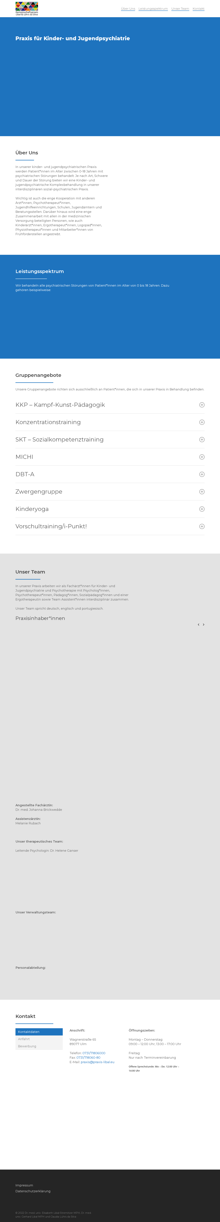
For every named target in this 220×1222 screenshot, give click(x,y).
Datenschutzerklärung (33, 1191)
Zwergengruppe (38, 491)
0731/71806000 (93, 1053)
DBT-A (24, 474)
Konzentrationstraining (48, 422)
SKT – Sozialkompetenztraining (59, 439)
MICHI (24, 456)
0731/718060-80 (88, 1058)
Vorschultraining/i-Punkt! (51, 526)
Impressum (24, 1185)
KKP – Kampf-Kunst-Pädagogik (60, 404)
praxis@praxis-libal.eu (97, 1062)
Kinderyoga (32, 508)
